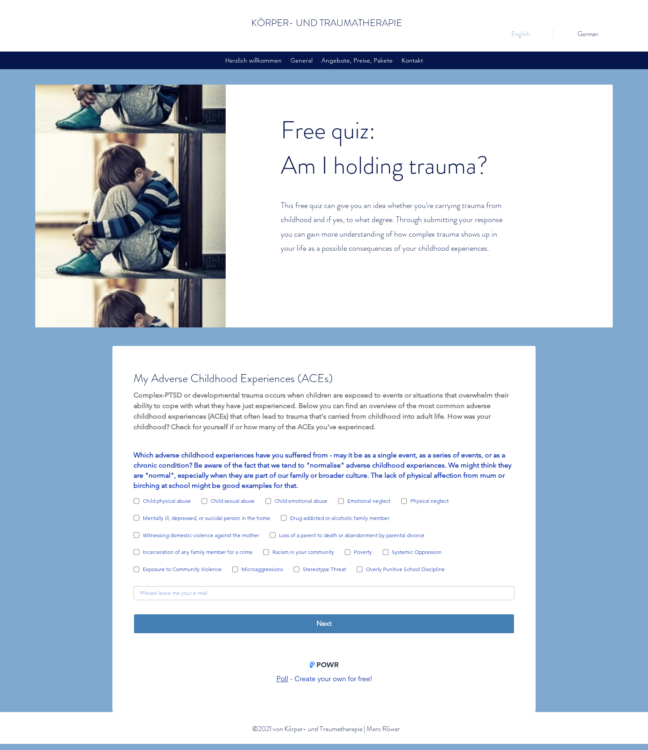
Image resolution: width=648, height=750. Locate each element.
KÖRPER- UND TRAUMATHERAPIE (326, 23)
